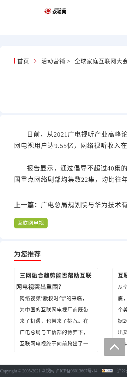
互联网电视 (31, 223)
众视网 (48, 371)
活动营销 (53, 61)
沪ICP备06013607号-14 (76, 371)
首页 (24, 61)
